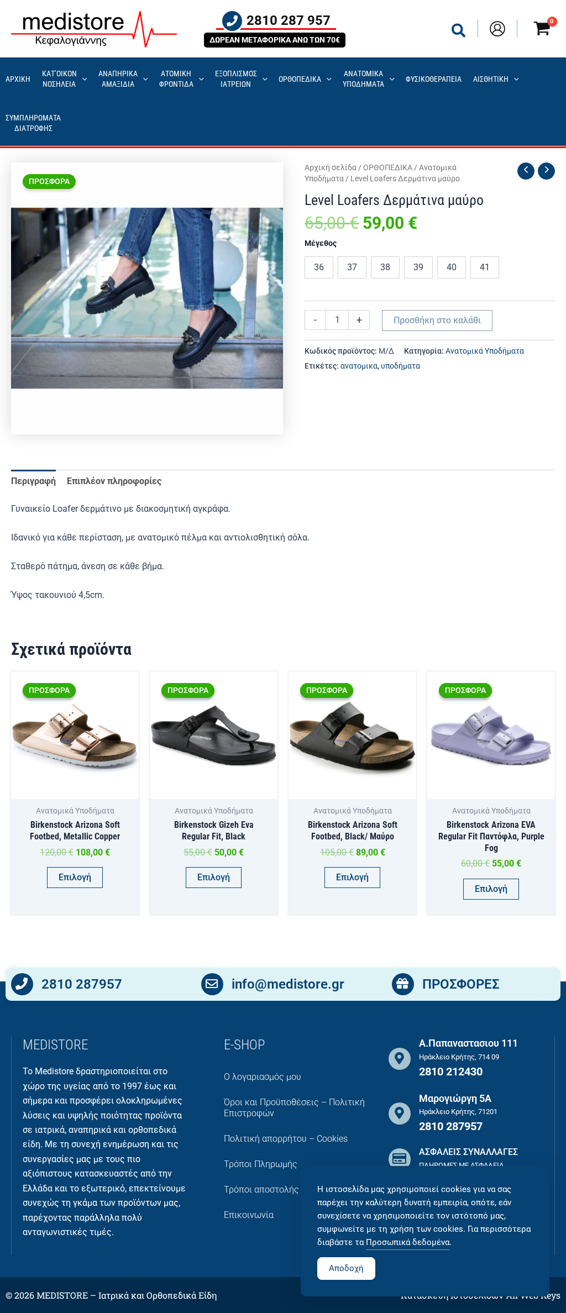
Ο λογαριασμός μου (262, 1077)
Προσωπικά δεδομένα (407, 1242)
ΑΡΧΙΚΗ (18, 79)
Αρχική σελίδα (331, 167)
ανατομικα (359, 366)
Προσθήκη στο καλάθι (437, 320)
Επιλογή (75, 877)
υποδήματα (400, 366)
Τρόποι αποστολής (261, 1189)
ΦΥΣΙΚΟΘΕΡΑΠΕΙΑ (434, 79)
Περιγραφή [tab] (33, 481)
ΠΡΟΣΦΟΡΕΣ (461, 984)
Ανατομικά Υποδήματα (485, 351)
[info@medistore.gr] (212, 984)
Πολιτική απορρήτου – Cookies (286, 1138)
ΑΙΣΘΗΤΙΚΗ (491, 79)
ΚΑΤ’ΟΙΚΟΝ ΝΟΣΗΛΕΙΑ (59, 79)
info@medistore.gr (288, 984)
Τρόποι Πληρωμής (260, 1164)
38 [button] (385, 267)
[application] (82, 80)
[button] (459, 33)
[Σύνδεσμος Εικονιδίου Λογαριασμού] (497, 28)
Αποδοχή (346, 1268)
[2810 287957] (22, 984)
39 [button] (418, 267)
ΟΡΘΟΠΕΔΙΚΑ (300, 79)
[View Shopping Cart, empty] (541, 30)
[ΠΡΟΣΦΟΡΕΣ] (403, 984)
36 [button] (319, 267)
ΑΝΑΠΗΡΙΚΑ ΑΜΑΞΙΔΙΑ (118, 79)
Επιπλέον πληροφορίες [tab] (114, 481)
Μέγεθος (321, 243)
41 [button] (485, 267)
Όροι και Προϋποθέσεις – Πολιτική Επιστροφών (294, 1107)
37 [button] (352, 267)
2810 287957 (81, 984)
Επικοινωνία (249, 1215)
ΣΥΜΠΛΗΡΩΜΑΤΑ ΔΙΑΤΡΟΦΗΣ (33, 123)
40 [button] (452, 267)
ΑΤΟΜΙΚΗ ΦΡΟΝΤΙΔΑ (176, 79)
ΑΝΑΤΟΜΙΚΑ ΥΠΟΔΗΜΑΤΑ (363, 79)
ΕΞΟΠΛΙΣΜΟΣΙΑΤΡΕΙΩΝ (236, 79)
